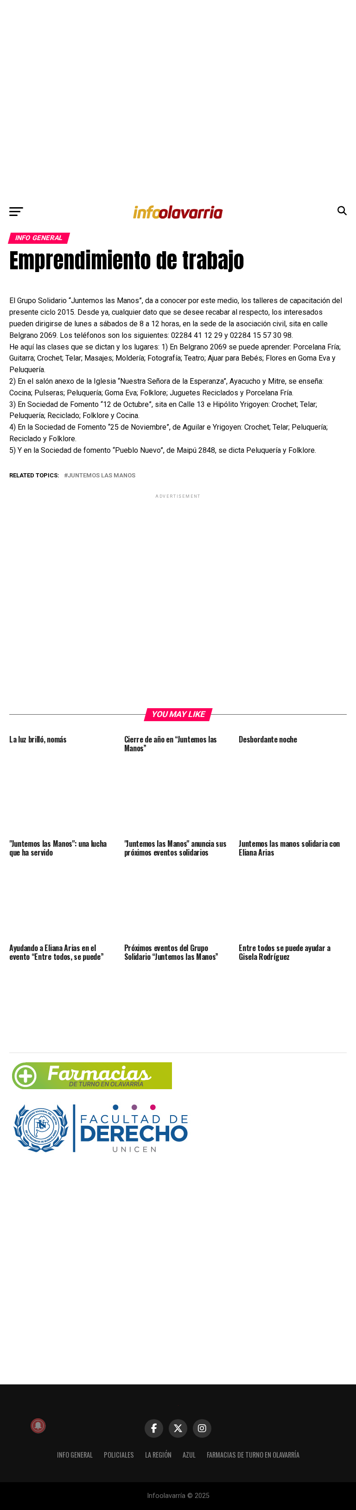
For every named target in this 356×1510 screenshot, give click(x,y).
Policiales (119, 1454)
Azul (189, 1454)
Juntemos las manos (101, 476)
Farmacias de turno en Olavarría (253, 1454)
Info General (75, 1454)
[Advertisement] (178, 100)
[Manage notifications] (38, 1425)
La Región (158, 1454)
